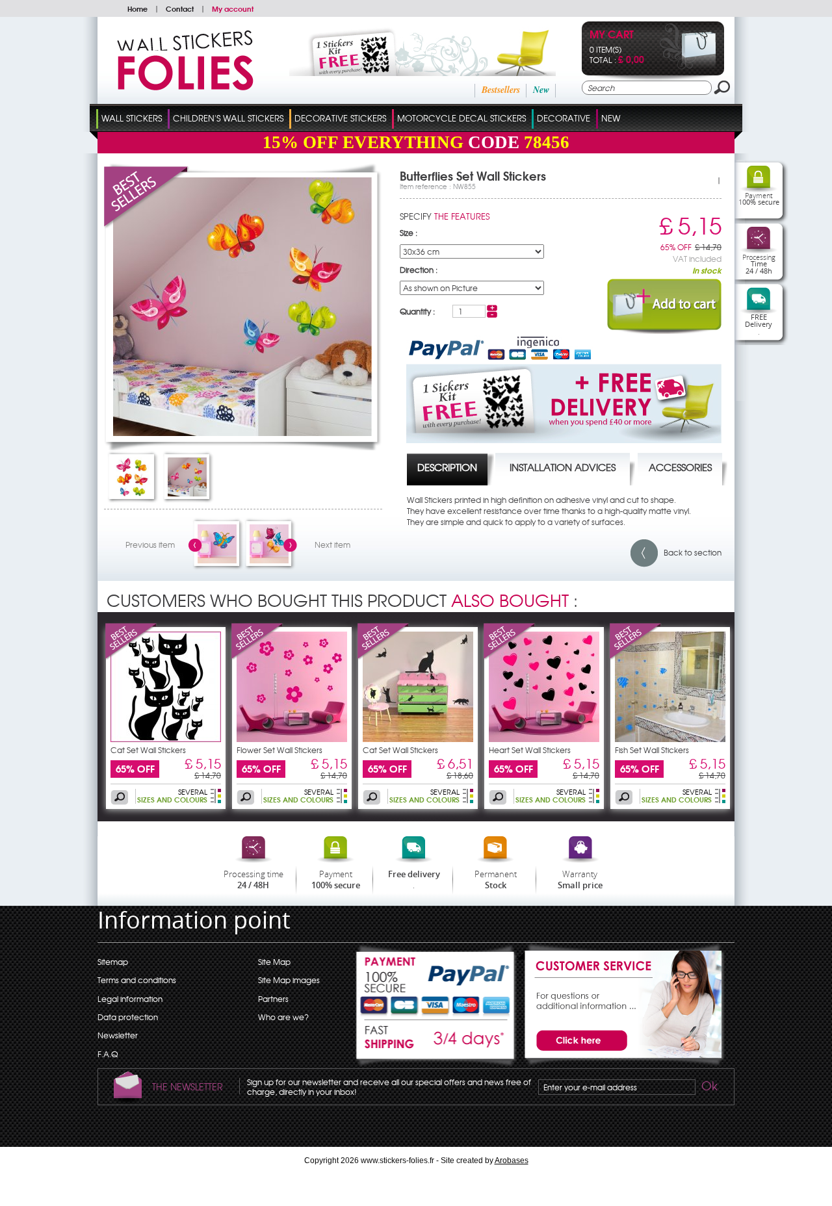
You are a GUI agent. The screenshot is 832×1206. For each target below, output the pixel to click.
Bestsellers (501, 89)
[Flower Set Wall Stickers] (257, 657)
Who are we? (283, 1017)
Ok (708, 1087)
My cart (612, 35)
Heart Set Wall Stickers (530, 750)
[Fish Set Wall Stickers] (636, 657)
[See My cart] (688, 66)
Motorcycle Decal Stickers (461, 118)
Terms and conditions (137, 980)
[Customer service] (621, 1063)
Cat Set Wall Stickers (148, 750)
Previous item (150, 544)
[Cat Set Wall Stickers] (131, 657)
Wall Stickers (131, 118)
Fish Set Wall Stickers (652, 750)
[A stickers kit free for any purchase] (405, 73)
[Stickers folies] (185, 87)
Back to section (690, 552)
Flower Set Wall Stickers (279, 750)
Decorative (563, 118)
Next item (332, 544)
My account (233, 8)
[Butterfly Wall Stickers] (217, 560)
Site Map (274, 962)
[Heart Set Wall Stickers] (510, 657)
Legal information (130, 999)
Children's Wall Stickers (228, 118)
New (541, 89)
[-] (492, 314)
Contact (180, 8)
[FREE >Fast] (436, 1044)
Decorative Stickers (340, 118)
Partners (273, 999)
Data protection (128, 1017)
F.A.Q (108, 1054)
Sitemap (113, 962)
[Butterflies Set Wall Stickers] (242, 433)
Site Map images (289, 980)
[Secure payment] (436, 981)
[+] (492, 308)
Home (137, 8)
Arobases (511, 1160)
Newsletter (118, 1035)
